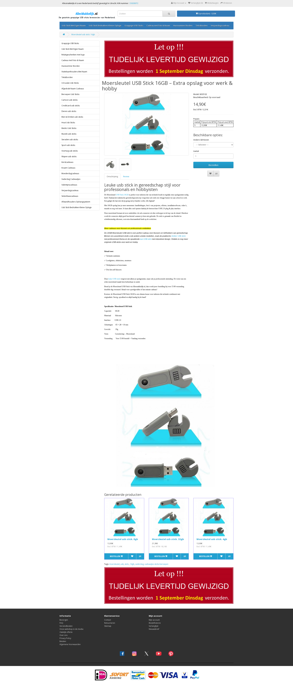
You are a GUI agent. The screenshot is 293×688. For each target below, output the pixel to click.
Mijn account (154, 620)
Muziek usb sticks (68, 134)
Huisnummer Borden (182, 25)
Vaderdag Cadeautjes (70, 179)
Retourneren (109, 623)
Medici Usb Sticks (68, 128)
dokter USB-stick (178, 236)
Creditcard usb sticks (70, 105)
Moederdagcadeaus (70, 173)
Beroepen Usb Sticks (70, 94)
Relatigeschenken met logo (73, 54)
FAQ (61, 623)
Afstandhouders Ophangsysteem (75, 201)
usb (122, 564)
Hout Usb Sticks (68, 122)
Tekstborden (202, 25)
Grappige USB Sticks (134, 25)
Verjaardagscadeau (220, 25)
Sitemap (107, 626)
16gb (132, 564)
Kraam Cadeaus (68, 167)
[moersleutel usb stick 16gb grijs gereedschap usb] (146, 124)
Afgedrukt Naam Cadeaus (72, 88)
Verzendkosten (66, 626)
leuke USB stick (114, 279)
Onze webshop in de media (71, 629)
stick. (127, 564)
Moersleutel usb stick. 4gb (212, 539)
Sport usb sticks (68, 145)
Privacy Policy (65, 638)
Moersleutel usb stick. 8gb (122, 539)
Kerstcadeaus (67, 162)
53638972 (134, 3)
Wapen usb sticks (68, 156)
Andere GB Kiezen (201, 140)
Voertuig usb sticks (69, 151)
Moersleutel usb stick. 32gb (168, 539)
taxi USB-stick (146, 239)
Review (126, 176)
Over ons (63, 635)
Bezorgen (64, 620)
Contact (107, 620)
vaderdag (139, 564)
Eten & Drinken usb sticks (72, 117)
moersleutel (114, 564)
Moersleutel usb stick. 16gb (83, 34)
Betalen (63, 641)
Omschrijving (112, 176)
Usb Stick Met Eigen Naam (74, 25)
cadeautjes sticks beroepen (156, 564)
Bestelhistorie (155, 623)
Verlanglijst (153, 626)
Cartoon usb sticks (69, 100)
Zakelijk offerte (66, 632)
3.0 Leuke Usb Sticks (70, 83)
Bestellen (213, 164)
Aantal (196, 151)
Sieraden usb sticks (69, 139)
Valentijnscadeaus (69, 184)
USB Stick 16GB (122, 195)
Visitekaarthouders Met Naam (74, 71)
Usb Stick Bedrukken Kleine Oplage (105, 25)
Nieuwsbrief (154, 629)
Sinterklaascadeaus (69, 196)
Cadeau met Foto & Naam (158, 25)
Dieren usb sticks (68, 111)
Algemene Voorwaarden (70, 644)
